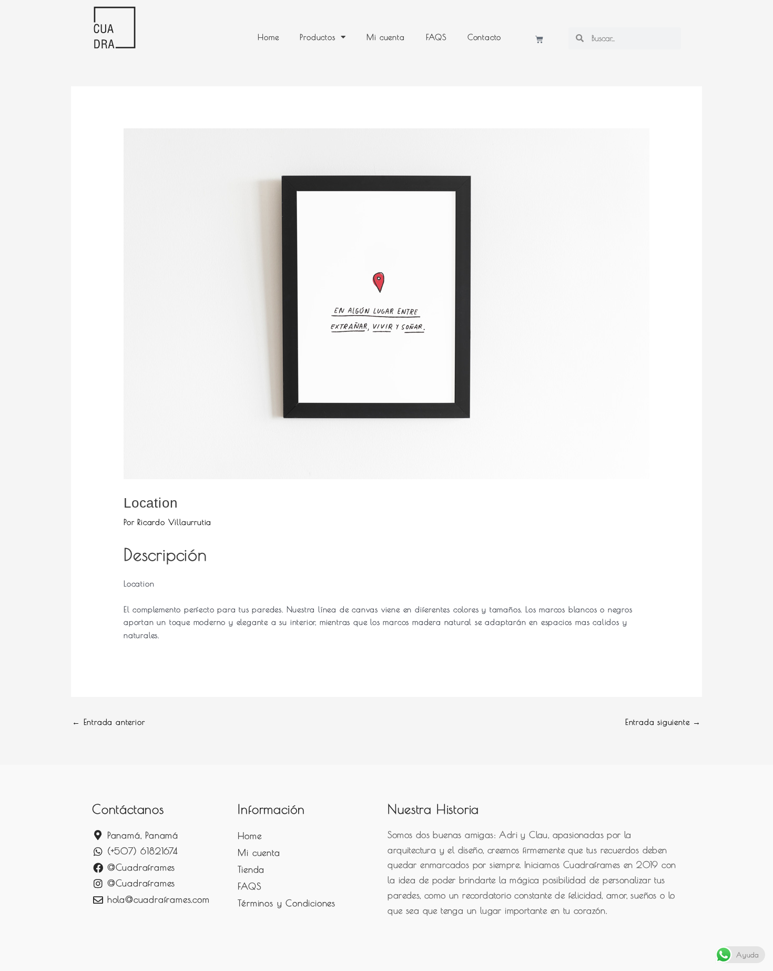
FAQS (436, 37)
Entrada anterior (108, 721)
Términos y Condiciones (286, 903)
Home (268, 37)
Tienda (251, 869)
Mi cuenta (385, 37)
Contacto (484, 37)
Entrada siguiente (663, 721)
